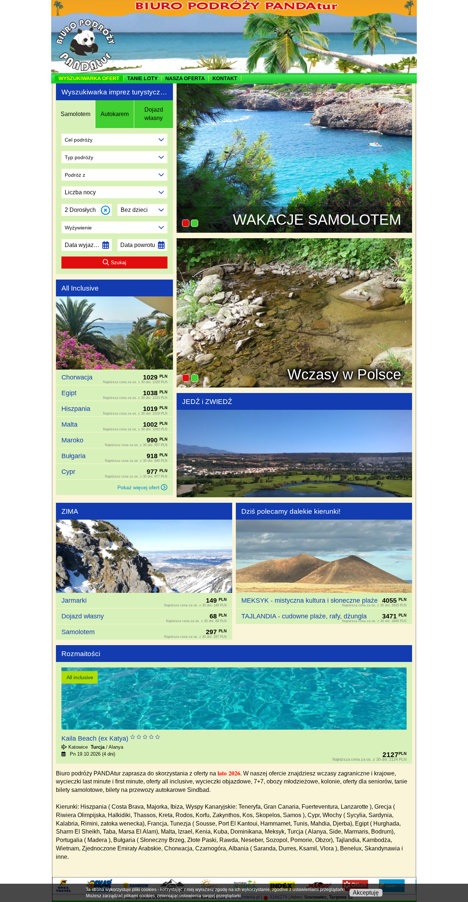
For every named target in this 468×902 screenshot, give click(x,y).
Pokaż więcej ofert (139, 487)
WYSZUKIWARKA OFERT (89, 78)
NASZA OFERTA (185, 78)
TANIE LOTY (142, 78)
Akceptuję (366, 893)
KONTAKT (224, 78)
